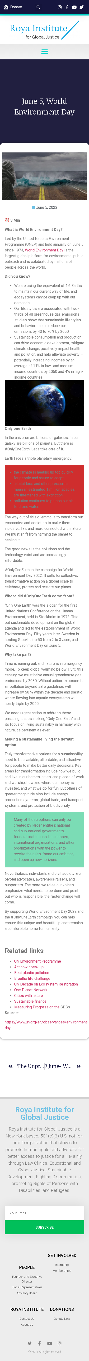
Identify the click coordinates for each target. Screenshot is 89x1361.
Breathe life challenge (32, 978)
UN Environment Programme (37, 961)
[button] (38, 7)
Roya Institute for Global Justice (44, 1113)
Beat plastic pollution (31, 972)
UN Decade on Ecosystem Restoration (46, 984)
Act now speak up (29, 967)
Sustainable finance (30, 1001)
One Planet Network (30, 990)
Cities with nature (28, 995)
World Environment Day (44, 250)
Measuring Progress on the (37, 1007)
